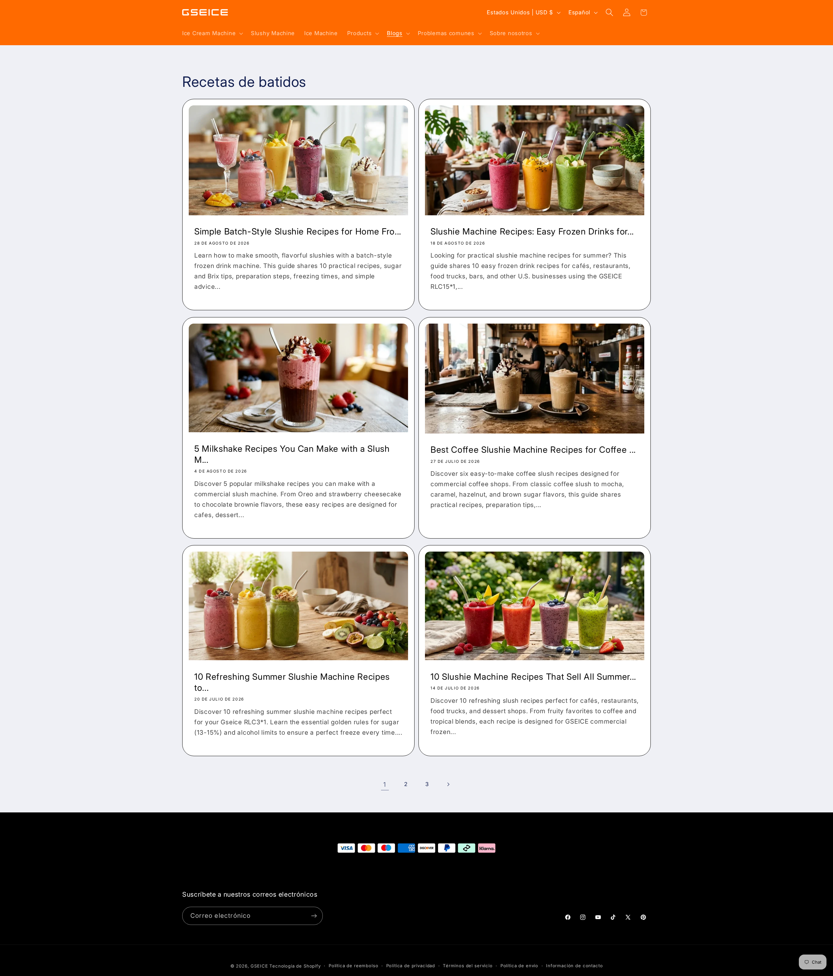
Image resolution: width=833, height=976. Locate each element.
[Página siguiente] (448, 784)
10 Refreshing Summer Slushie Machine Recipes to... (292, 682)
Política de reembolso (353, 966)
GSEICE (259, 966)
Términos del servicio (468, 966)
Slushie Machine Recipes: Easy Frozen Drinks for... (532, 231)
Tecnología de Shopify (295, 966)
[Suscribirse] (313, 916)
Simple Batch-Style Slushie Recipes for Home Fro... (297, 231)
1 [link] (384, 784)
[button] (212, 33)
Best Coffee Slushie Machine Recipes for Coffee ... (533, 449)
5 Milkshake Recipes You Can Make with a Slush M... (292, 453)
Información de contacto (574, 966)
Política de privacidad (410, 966)
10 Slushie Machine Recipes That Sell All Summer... (533, 676)
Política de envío (519, 966)
